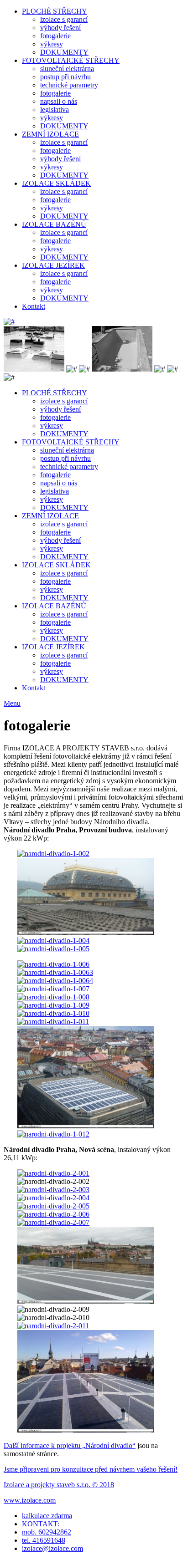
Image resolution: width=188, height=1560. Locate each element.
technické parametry (69, 85)
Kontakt (33, 306)
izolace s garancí (64, 19)
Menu (12, 703)
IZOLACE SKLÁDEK (56, 183)
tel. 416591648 (43, 1540)
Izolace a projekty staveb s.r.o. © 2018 (59, 1485)
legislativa (54, 109)
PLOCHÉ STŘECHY (54, 11)
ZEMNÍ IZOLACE (50, 134)
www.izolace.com (30, 1500)
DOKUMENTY (64, 52)
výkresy (51, 44)
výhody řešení (60, 27)
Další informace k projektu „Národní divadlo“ (70, 1445)
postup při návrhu (65, 77)
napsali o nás (58, 101)
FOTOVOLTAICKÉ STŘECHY (71, 60)
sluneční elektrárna (67, 68)
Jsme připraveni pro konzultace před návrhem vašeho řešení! (91, 1469)
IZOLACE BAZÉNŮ (54, 224)
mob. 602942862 (46, 1532)
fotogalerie (55, 36)
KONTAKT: (40, 1524)
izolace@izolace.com (52, 1548)
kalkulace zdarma (47, 1515)
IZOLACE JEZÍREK (53, 265)
